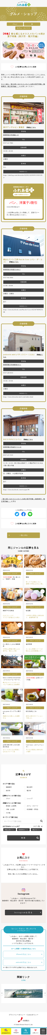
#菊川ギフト (36, 830)
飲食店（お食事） (11, 806)
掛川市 (8, 790)
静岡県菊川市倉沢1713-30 (12, 447)
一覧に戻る (23, 535)
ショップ (29, 798)
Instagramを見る (23, 912)
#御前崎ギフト (23, 830)
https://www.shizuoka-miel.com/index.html (18, 397)
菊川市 (29, 790)
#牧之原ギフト (10, 830)
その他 (8, 813)
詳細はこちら (31, 127)
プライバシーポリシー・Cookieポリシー (23, 1015)
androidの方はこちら (23, 962)
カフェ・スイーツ (32, 806)
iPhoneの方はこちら (23, 954)
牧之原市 (29, 787)
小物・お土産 (10, 809)
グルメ (8, 798)
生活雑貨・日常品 (32, 809)
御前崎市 (9, 787)
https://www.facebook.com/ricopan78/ (16, 489)
